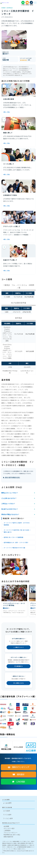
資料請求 (19, 774)
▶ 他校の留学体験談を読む (11, 477)
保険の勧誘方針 (8, 836)
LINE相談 (19, 782)
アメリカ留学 (7, 814)
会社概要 (6, 826)
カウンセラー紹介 (9, 828)
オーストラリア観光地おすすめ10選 (14, 547)
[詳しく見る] (18, 112)
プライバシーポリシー (10, 832)
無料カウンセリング (19, 767)
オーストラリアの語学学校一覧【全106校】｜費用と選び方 (17, 531)
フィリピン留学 (8, 818)
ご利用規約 (7, 830)
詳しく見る (18, 112)
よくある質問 (7, 803)
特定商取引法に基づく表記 (12, 834)
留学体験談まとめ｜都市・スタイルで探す (16, 542)
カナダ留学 (6, 811)
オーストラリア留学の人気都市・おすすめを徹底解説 (17, 524)
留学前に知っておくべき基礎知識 (13, 537)
